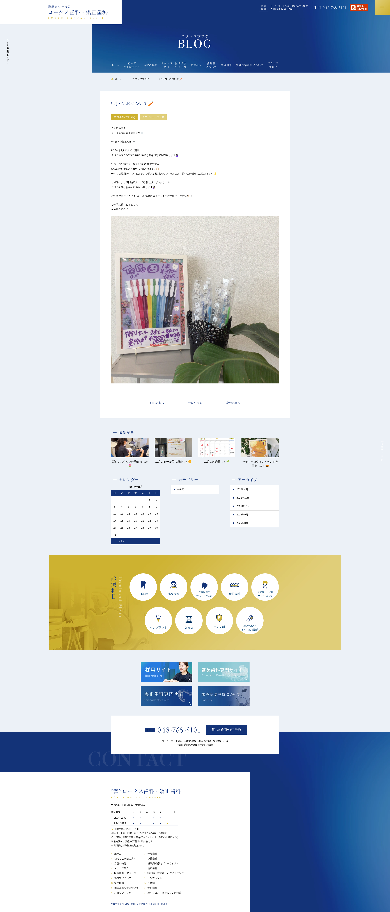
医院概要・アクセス (125, 873)
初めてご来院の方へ (132, 65)
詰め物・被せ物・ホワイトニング (165, 873)
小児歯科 (152, 858)
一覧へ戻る (195, 402)
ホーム (115, 65)
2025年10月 (243, 506)
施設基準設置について (250, 65)
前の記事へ (157, 402)
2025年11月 (242, 498)
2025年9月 (242, 514)
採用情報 (226, 65)
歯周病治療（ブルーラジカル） (164, 863)
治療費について (211, 65)
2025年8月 (242, 523)
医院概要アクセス (181, 65)
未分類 (160, 117)
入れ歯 (151, 883)
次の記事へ (233, 402)
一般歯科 (152, 854)
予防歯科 (152, 888)
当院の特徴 (150, 65)
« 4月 (122, 541)
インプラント (154, 878)
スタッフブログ (273, 65)
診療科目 (196, 65)
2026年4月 (242, 489)
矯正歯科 (152, 868)
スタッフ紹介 (167, 65)
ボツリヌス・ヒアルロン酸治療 (164, 893)
